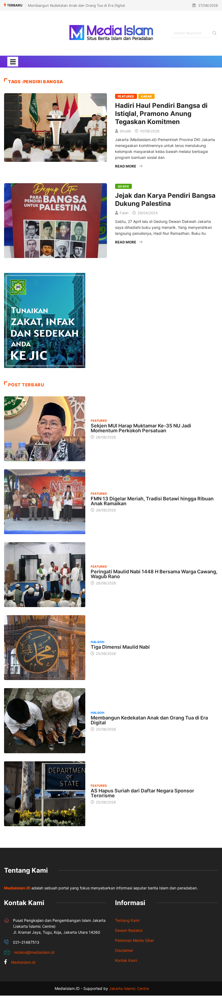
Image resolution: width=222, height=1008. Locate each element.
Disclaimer (124, 950)
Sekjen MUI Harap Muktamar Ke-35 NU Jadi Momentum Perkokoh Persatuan (141, 428)
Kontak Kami (126, 960)
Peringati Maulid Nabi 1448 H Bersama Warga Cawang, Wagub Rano (154, 574)
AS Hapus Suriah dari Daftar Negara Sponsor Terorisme (142, 793)
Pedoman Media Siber (134, 940)
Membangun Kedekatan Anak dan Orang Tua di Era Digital (76, 5)
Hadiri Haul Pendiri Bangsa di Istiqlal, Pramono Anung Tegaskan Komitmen (161, 114)
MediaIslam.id (23, 962)
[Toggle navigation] (12, 62)
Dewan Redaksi (128, 930)
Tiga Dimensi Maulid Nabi (120, 647)
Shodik (125, 131)
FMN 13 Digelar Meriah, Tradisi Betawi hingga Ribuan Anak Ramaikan (152, 501)
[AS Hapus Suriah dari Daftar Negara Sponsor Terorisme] (44, 793)
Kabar (146, 96)
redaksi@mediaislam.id (34, 952)
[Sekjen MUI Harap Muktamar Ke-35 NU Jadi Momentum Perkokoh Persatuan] (44, 428)
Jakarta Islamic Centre (129, 988)
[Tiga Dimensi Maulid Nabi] (44, 647)
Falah (124, 213)
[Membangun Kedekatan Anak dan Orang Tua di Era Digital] (44, 720)
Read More (125, 166)
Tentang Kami (127, 920)
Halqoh (98, 642)
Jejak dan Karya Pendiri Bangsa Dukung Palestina (165, 199)
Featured (126, 96)
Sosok (123, 186)
